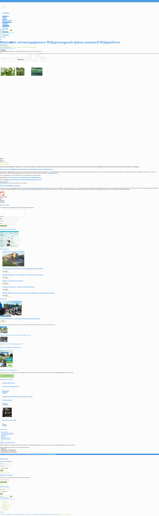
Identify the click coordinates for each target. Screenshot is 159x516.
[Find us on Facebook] (0, 3)
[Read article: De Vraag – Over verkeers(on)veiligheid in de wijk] (79, 339)
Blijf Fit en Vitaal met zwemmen (12, 281)
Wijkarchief (5, 35)
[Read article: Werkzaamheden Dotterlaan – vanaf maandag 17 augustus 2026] (80, 259)
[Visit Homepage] (3, 37)
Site (1, 223)
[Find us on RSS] (3, 3)
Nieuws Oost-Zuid (38, 51)
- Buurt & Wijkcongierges (6, 439)
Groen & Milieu (10, 51)
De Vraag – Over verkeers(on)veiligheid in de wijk (11, 343)
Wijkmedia (5, 25)
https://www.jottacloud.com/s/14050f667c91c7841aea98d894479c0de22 (24, 177)
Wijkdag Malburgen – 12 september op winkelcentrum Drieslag (22, 275)
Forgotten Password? (4, 472)
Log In (2, 484)
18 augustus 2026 (4, 321)
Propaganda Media (52, 454)
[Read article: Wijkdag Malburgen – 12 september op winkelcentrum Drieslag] (79, 308)
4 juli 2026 (2, 345)
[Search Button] (0, 29)
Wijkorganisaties (7, 20)
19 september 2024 (3, 50)
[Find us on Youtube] (2, 3)
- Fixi (2, 440)
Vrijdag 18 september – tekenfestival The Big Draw (18, 287)
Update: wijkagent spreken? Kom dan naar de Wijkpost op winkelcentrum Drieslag (28, 293)
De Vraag (5, 28)
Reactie (2, 216)
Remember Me (4, 468)
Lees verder (4, 327)
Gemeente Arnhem (4, 51)
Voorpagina (5, 13)
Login (5, 6)
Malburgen (17, 51)
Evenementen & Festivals (5, 316)
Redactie (3, 49)
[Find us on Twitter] (1, 3)
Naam (1, 218)
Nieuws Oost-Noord (31, 51)
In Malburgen (6, 22)
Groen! (14, 51)
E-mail (1, 221)
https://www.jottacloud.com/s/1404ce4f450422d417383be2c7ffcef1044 (25, 179)
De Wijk (4, 19)
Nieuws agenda (25, 51)
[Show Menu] (0, 34)
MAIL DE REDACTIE (7, 375)
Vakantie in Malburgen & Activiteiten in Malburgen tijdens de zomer (15, 335)
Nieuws (4, 17)
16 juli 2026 (3, 336)
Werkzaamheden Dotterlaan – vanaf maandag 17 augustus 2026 (22, 268)
